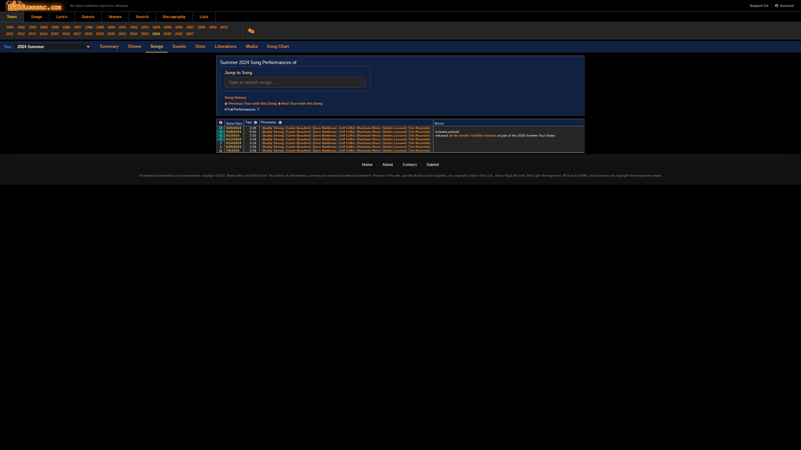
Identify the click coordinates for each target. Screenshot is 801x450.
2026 (178, 34)
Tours (12, 17)
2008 (201, 27)
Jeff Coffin (347, 128)
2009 (213, 27)
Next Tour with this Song (302, 103)
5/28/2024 (234, 131)
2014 (43, 34)
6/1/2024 (233, 135)
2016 (66, 34)
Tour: (8, 47)
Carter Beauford (298, 128)
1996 (66, 27)
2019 (100, 34)
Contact (410, 164)
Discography (174, 17)
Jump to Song (238, 72)
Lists (204, 17)
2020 (111, 34)
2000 (111, 27)
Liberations (226, 46)
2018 (88, 34)
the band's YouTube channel (475, 135)
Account (787, 6)
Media (252, 46)
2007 (190, 27)
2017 (77, 34)
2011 (9, 34)
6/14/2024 (234, 143)
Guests (88, 17)
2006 (179, 27)
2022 (133, 34)
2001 (122, 27)
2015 (55, 34)
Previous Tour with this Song (252, 103)
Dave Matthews (324, 128)
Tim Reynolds (419, 128)
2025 (167, 34)
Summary (109, 46)
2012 (21, 34)
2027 (190, 34)
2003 (145, 27)
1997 (77, 27)
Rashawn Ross (368, 128)
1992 (21, 27)
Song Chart (278, 46)
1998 (89, 27)
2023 (145, 34)
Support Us (759, 6)
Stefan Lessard (394, 128)
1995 (55, 27)
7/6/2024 (233, 150)
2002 (134, 27)
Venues (115, 17)
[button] (220, 122)
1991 (10, 27)
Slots (200, 46)
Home (367, 164)
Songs (36, 17)
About (387, 164)
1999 (100, 27)
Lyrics (62, 17)
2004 (156, 27)
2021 (122, 34)
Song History (235, 97)
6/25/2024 (234, 146)
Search (142, 17)
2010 (224, 27)
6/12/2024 (234, 139)
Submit (432, 164)
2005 (167, 27)
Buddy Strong (273, 128)
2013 (32, 34)
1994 (44, 27)
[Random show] (251, 30)
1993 (32, 27)
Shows (134, 46)
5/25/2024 (234, 128)
